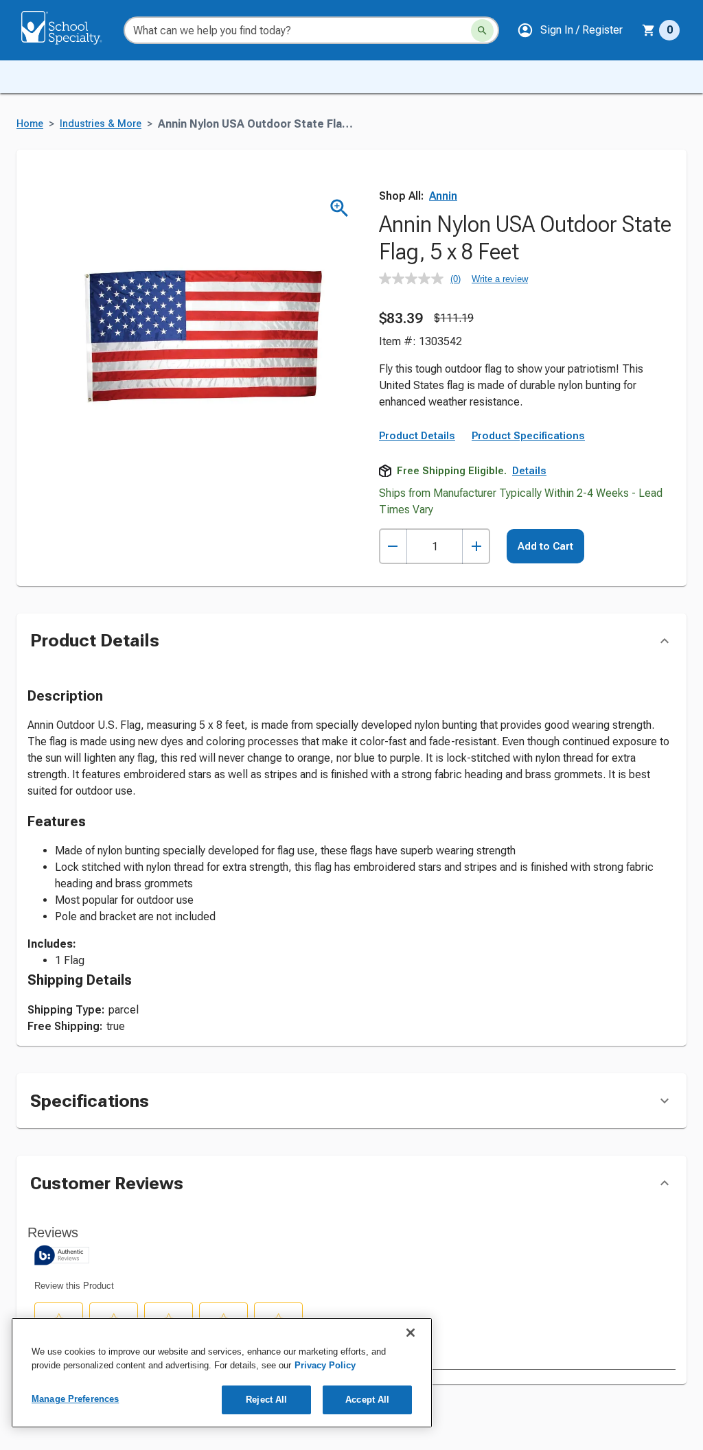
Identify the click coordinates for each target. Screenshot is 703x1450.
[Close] (410, 1333)
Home (29, 124)
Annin (443, 195)
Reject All (266, 1399)
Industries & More (100, 124)
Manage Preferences (75, 1399)
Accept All (367, 1399)
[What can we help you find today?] (482, 30)
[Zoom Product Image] (339, 208)
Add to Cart (545, 546)
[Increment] (476, 546)
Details (529, 471)
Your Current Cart (661, 30)
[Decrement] (393, 546)
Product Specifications (528, 436)
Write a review (500, 279)
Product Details (417, 436)
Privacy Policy (325, 1365)
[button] (570, 30)
